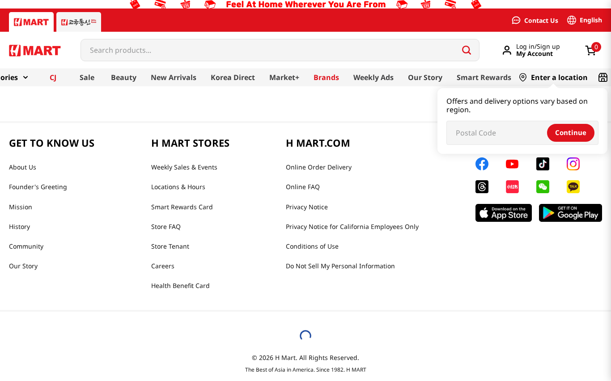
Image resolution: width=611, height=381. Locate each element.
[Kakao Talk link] (573, 186)
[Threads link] (481, 186)
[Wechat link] (542, 186)
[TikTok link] (542, 163)
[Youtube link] (512, 164)
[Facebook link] (481, 163)
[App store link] (503, 213)
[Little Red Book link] (512, 186)
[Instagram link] (573, 163)
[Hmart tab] (31, 22)
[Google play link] (570, 213)
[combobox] (280, 50)
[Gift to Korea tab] (78, 22)
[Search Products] (466, 50)
